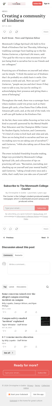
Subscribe (37, 3)
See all (7, 352)
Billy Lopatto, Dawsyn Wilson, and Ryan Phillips (19, 304)
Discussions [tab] (21, 287)
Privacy (30, 385)
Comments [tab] (8, 255)
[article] (26, 303)
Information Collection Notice (28, 216)
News (4, 11)
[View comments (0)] (10, 31)
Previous (9, 237)
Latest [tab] (11, 287)
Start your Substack (19, 394)
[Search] (47, 286)
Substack (13, 400)
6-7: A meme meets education (17, 337)
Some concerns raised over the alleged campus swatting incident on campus (18, 297)
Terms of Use (38, 214)
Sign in (46, 3)
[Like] (4, 31)
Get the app (38, 394)
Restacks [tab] (18, 255)
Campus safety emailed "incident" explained (14, 320)
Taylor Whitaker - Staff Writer (14, 324)
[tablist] (13, 255)
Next (44, 237)
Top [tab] (5, 287)
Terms (37, 385)
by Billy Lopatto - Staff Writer (14, 340)
